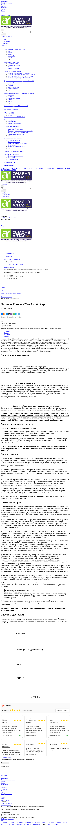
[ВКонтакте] (2, 314)
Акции (3, 781)
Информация (4, 784)
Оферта (3, 820)
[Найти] (4, 34)
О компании (4, 778)
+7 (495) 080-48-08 (6, 36)
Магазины (4, 789)
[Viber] (11, 314)
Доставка (7, 334)
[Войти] (1, 223)
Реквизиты (4, 787)
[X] (9, 314)
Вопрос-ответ (5, 800)
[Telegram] (19, 314)
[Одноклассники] (4, 314)
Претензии (4, 790)
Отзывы (6, 336)
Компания (4, 775)
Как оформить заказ (6, 794)
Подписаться (4, 763)
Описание (7, 331)
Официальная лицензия (8, 780)
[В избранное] (1, 310)
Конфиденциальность (7, 819)
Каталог (3, 792)
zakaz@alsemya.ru (9, 267)
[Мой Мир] (7, 314)
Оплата (6, 333)
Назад (10, 261)
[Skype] (16, 314)
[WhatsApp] (14, 314)
